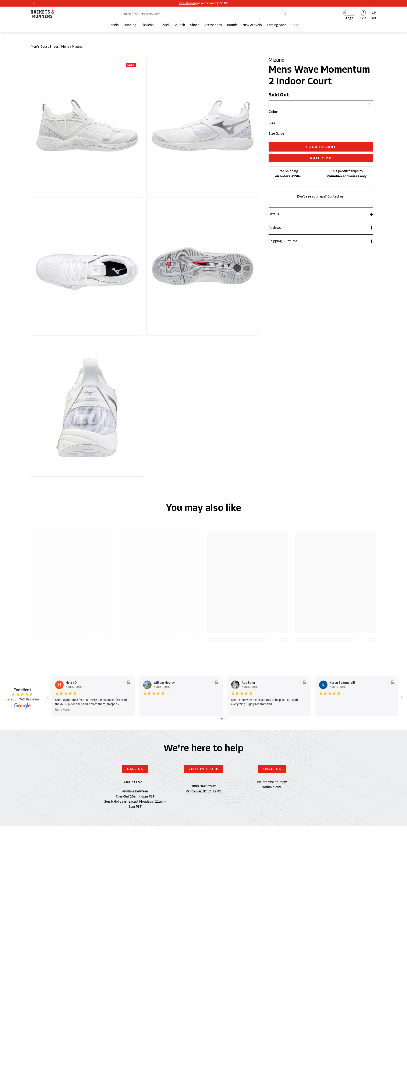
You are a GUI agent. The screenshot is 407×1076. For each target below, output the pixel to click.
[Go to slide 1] (222, 719)
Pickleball (148, 25)
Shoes (194, 25)
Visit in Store (203, 769)
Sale (295, 25)
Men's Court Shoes (45, 46)
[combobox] (203, 14)
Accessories (213, 25)
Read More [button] (62, 709)
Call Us (135, 769)
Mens (65, 46)
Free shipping (188, 3)
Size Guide (276, 133)
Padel (164, 25)
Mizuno (77, 46)
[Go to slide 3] (228, 718)
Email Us (272, 769)
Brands (232, 25)
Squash (179, 25)
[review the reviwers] (128, 683)
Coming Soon (277, 25)
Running (130, 25)
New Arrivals (252, 25)
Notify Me (321, 158)
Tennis (114, 25)
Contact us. (336, 196)
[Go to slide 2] (225, 718)
